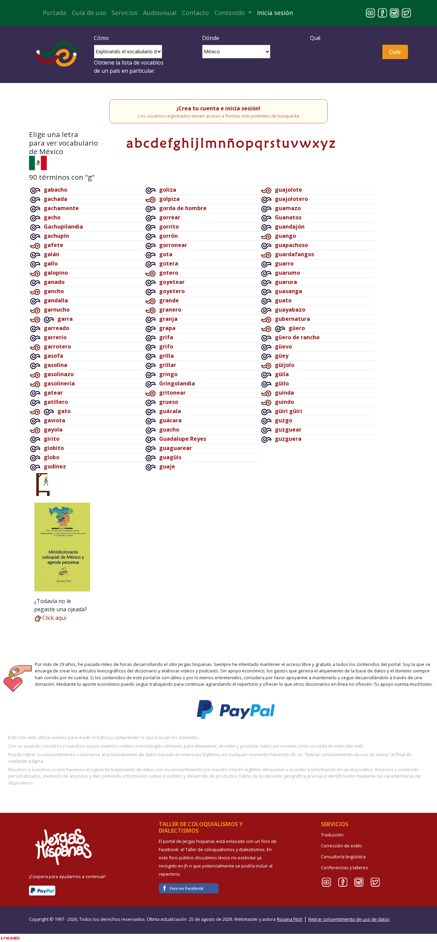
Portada (54, 13)
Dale (395, 52)
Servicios (125, 13)
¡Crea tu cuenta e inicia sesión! (218, 108)
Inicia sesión (275, 13)
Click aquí (54, 618)
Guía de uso (89, 13)
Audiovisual (160, 13)
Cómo (101, 38)
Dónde (210, 38)
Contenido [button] (230, 13)
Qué (315, 38)
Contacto (195, 13)
